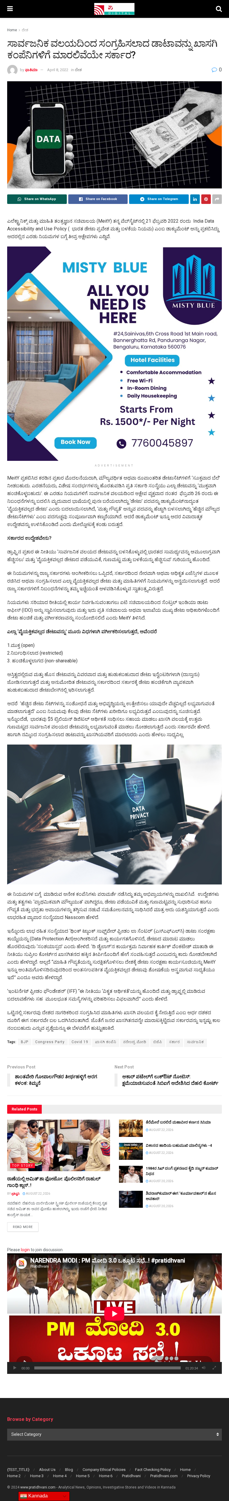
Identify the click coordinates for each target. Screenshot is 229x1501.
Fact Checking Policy (153, 1469)
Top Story (22, 1166)
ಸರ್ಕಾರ (174, 1042)
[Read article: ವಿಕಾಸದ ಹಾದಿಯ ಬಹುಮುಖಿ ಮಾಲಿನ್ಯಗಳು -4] (131, 1151)
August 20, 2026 (160, 1181)
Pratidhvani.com (164, 1476)
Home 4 (59, 1476)
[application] (114, 1313)
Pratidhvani (131, 1476)
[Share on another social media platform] (217, 199)
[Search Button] (219, 9)
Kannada (37, 1495)
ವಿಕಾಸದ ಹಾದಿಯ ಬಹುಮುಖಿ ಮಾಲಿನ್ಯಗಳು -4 (179, 1145)
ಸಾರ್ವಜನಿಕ (195, 1042)
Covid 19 (80, 1042)
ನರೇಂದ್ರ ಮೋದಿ (134, 1042)
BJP (24, 1042)
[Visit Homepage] (114, 9)
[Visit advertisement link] (114, 353)
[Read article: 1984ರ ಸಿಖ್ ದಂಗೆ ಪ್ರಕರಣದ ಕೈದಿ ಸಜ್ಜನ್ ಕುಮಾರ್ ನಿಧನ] (131, 1174)
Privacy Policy (198, 1476)
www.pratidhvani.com (37, 1487)
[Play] (15, 1368)
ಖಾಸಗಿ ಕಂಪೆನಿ (105, 1042)
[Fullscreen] (214, 1368)
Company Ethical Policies (104, 1469)
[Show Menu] (10, 9)
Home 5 (82, 1476)
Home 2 (14, 1476)
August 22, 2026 (37, 1193)
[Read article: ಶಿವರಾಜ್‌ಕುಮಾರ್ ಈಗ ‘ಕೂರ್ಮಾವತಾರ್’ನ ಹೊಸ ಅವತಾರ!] (131, 1199)
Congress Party (50, 1042)
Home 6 (105, 1476)
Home (12, 30)
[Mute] (204, 1368)
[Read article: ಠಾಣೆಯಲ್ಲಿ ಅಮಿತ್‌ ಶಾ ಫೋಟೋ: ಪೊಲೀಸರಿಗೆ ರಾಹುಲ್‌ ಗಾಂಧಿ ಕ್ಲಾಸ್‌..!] (58, 1145)
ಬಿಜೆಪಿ (157, 1042)
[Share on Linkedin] (195, 199)
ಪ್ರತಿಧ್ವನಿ (15, 1193)
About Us (47, 1469)
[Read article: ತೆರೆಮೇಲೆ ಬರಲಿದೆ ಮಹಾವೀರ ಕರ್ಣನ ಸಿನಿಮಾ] (131, 1128)
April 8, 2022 (57, 70)
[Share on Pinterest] (206, 199)
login (25, 1249)
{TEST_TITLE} (18, 1469)
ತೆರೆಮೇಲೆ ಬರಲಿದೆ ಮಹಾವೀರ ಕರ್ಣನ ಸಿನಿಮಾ (178, 1122)
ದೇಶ (25, 30)
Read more (25, 1227)
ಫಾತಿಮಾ (31, 70)
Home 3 (37, 1476)
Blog (69, 1469)
